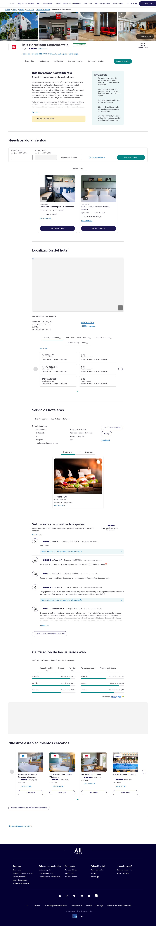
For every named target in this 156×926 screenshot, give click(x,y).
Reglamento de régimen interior (20, 826)
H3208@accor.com (88, 326)
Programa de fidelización (21, 883)
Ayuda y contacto (123, 873)
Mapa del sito (69, 873)
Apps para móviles (97, 870)
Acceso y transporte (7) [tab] (52, 338)
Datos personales (76, 905)
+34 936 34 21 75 (87, 323)
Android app (95, 877)
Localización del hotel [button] (50, 250)
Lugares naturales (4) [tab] (104, 338)
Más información (59, 505)
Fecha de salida (43, 152)
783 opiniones (42, 49)
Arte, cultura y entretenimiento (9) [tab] (78, 338)
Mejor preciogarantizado (143, 45)
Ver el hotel (30, 793)
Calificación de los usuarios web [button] (59, 652)
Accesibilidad (105, 440)
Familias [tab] (72, 669)
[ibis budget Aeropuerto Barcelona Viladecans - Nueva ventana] (30, 762)
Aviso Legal (99, 905)
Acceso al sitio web (71, 870)
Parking (106, 434)
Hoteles (7, 9)
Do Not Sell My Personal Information (119, 905)
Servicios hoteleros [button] (48, 410)
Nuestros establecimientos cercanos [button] (38, 743)
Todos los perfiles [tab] (46, 669)
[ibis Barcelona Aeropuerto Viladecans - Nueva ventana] (62, 762)
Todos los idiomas (71, 877)
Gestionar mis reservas (124, 870)
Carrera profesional (19, 877)
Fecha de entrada (19, 152)
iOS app (93, 873)
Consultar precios (122, 61)
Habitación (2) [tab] (78, 168)
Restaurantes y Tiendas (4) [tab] (78, 343)
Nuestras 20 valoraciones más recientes (50, 634)
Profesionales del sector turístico (49, 877)
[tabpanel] (78, 203)
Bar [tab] (78, 452)
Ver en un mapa (26, 786)
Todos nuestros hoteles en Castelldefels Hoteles (29, 808)
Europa (15, 9)
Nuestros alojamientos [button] (27, 140)
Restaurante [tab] (67, 452)
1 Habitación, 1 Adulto (69, 157)
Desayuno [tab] (89, 452)
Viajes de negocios (45, 870)
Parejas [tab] (61, 669)
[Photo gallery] (78, 26)
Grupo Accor (17, 870)
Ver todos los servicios (112, 427)
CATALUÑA (30, 9)
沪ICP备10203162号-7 (84, 911)
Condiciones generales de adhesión (55, 905)
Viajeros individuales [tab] (108, 669)
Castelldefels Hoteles (43, 9)
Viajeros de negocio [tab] (88, 669)
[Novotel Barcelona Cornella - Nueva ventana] (125, 762)
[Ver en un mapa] (78, 284)
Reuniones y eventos (46, 873)
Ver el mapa (73, 54)
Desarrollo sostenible (20, 880)
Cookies (89, 905)
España (21, 9)
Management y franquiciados (22, 873)
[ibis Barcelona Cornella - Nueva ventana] (94, 762)
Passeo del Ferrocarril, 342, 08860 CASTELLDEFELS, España (45, 54)
